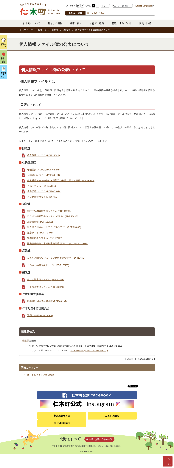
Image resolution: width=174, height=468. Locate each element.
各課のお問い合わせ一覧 (100, 439)
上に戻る (167, 464)
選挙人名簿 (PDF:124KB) (40, 315)
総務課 (55, 30)
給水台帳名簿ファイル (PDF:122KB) (45, 279)
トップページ (26, 30)
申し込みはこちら (96, 13)
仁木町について (31, 23)
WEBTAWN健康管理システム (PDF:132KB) (49, 211)
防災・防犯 (145, 23)
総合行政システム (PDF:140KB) (43, 155)
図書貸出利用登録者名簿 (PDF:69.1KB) (47, 301)
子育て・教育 (96, 23)
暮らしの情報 (55, 23)
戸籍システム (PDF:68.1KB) (41, 186)
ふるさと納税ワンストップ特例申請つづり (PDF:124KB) (56, 258)
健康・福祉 (76, 23)
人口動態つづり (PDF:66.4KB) (42, 197)
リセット (105, 6)
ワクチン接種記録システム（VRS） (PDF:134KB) (52, 216)
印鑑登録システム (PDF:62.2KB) (43, 169)
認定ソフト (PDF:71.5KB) (40, 232)
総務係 (66, 30)
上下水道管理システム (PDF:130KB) (45, 287)
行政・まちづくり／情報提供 (39, 375)
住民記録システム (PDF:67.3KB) (43, 191)
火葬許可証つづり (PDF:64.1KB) (43, 175)
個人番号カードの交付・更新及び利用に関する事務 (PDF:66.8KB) (61, 180)
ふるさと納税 (112, 415)
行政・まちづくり (121, 23)
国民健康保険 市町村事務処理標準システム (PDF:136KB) (57, 243)
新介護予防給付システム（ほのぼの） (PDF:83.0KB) (54, 227)
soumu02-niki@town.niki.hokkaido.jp (89, 350)
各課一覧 (42, 30)
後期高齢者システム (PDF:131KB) (44, 238)
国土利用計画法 (62, 423)
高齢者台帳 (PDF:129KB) (40, 222)
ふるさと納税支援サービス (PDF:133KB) (48, 265)
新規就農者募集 (62, 415)
